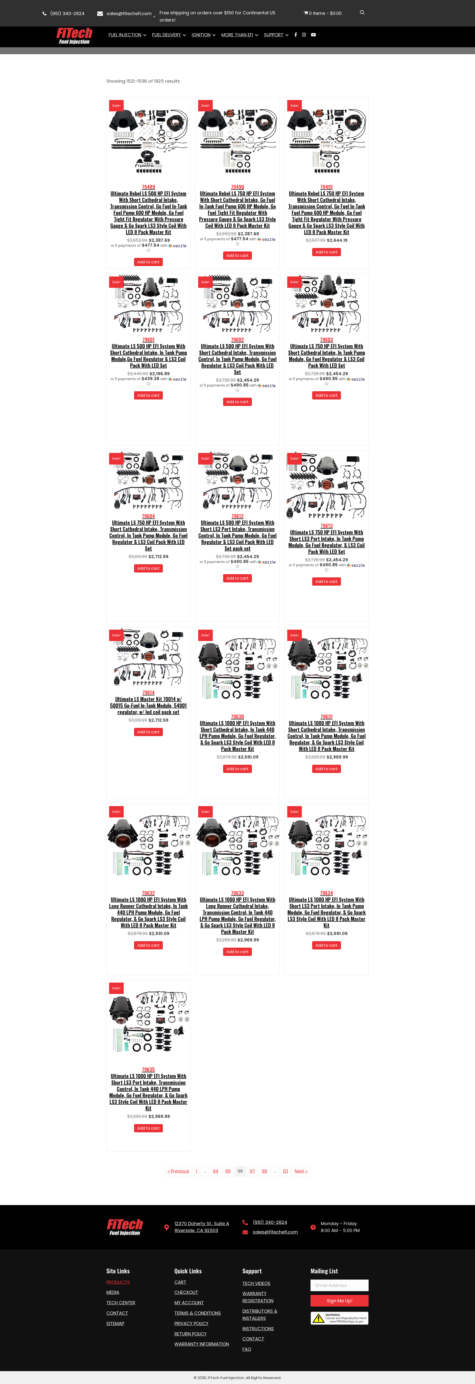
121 (285, 1171)
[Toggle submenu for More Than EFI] (257, 35)
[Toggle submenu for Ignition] (214, 35)
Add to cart (148, 262)
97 (252, 1171)
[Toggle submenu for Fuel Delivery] (184, 35)
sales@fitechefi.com (129, 13)
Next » (301, 1171)
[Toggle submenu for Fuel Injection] (145, 35)
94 (215, 1171)
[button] (148, 248)
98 (264, 1171)
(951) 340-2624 (67, 13)
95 (228, 1171)
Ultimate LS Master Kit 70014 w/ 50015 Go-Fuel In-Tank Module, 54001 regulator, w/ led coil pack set (148, 702)
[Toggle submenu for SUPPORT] (287, 35)
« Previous (178, 1171)
